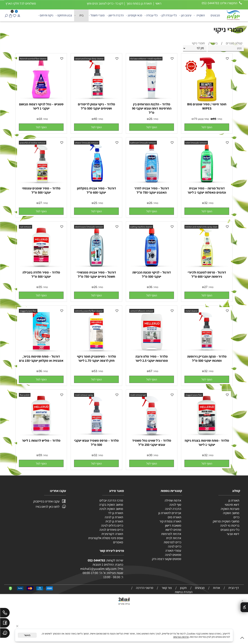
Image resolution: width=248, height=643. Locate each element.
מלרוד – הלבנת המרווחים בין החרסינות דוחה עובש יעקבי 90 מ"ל (151, 108)
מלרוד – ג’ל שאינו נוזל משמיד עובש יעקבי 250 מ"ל (151, 442)
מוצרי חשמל (98, 15)
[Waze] (5, 634)
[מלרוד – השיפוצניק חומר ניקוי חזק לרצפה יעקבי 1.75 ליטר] (96, 352)
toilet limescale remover (196, 142)
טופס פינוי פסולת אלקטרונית (105, 538)
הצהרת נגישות (183, 592)
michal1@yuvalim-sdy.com (98, 569)
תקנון (183, 588)
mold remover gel (138, 394)
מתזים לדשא (173, 530)
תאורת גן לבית (114, 521)
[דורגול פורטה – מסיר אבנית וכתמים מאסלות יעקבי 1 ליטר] (206, 184)
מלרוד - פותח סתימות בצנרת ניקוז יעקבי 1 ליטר (207, 442)
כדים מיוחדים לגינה (111, 530)
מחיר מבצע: (203, 119)
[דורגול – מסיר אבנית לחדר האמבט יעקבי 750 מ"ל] (151, 184)
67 (150, 371)
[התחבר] (18, 15)
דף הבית (233, 588)
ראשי (158, 3)
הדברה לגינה (172, 509)
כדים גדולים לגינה (112, 525)
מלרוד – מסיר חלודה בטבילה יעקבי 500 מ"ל (41, 274)
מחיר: (219, 119)
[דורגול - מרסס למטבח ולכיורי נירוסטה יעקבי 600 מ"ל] (206, 268)
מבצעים (215, 15)
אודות (216, 588)
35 (40, 287)
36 (150, 287)
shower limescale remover (86, 142)
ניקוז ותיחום (46, 15)
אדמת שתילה (172, 500)
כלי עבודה (152, 15)
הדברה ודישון (116, 15)
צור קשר (167, 588)
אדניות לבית (173, 538)
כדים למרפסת (172, 542)
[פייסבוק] (5, 623)
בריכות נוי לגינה (229, 525)
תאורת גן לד (115, 513)
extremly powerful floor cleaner (89, 310)
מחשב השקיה (231, 513)
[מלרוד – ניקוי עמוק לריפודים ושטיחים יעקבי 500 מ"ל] (96, 100)
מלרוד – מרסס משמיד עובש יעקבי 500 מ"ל (96, 442)
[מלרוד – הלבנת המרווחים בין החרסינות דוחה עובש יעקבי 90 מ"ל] (151, 100)
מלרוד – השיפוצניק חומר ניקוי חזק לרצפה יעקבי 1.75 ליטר (96, 358)
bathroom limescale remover (143, 142)
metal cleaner (191, 310)
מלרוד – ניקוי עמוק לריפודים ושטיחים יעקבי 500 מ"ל (96, 106)
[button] (206, 127)
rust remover (25, 226)
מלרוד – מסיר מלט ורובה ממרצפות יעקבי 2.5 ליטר (151, 358)
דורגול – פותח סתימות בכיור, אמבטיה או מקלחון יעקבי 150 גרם (41, 358)
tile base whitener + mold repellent (146, 58)
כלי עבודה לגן (169, 15)
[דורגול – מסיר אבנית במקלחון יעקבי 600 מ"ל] (96, 184)
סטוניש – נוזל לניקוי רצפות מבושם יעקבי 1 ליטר (41, 106)
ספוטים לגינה (173, 555)
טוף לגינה (175, 504)
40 (95, 119)
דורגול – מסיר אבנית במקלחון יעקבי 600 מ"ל (96, 190)
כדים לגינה (174, 546)
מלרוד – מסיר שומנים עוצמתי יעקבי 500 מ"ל (41, 190)
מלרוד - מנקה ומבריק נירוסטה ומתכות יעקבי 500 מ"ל (207, 358)
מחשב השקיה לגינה (111, 509)
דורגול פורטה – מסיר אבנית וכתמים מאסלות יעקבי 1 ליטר (207, 190)
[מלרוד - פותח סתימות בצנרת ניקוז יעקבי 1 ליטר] (206, 436)
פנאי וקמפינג (135, 15)
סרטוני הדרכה (144, 588)
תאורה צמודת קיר (170, 521)
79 (195, 119)
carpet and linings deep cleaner (89, 58)
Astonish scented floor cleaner (33, 58)
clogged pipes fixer (28, 310)
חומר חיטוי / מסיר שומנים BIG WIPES (206, 106)
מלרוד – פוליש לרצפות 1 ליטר (41, 440)
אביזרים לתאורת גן (169, 513)
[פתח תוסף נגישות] (244, 607)
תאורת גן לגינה (114, 517)
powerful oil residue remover (32, 142)
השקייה (200, 15)
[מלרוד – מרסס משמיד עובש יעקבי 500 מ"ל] (96, 436)
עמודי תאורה (173, 550)
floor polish (25, 394)
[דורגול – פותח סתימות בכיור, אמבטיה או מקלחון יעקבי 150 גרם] (41, 352)
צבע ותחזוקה (64, 15)
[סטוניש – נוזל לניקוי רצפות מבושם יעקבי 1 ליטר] (41, 100)
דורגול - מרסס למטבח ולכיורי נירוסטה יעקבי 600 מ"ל (207, 274)
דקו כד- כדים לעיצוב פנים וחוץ (105, 3)
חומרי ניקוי (228, 29)
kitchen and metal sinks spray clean (201, 226)
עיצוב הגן (186, 15)
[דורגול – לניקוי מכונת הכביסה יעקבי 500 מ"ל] (151, 268)
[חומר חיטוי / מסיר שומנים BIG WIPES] (207, 101)
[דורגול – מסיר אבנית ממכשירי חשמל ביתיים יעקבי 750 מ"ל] (96, 268)
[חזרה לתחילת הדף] (242, 638)
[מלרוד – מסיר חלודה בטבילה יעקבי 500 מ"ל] (41, 268)
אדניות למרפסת (170, 534)
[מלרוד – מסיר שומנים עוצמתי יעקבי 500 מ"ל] (41, 184)
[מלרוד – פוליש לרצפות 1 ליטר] (41, 436)
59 (40, 455)
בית (81, 15)
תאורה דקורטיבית (112, 534)
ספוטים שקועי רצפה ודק (166, 559)
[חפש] (6, 15)
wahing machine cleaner (141, 226)
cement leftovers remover (141, 310)
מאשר (27, 635)
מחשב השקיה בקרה (111, 504)
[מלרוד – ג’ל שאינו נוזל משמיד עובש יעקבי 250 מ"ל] (151, 436)
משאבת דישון (172, 525)
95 (214, 119)
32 (206, 203)
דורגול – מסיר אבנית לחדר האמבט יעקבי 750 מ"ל (151, 190)
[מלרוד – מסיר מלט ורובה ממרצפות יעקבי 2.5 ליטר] (151, 352)
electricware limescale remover (89, 226)
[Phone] (5, 613)
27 (40, 203)
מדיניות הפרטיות (181, 636)
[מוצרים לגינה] (233, 14)
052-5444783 (96, 560)
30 (150, 455)
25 (95, 203)
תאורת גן (233, 500)
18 (40, 119)
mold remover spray (84, 394)
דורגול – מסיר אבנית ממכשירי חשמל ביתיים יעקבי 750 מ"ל (96, 274)
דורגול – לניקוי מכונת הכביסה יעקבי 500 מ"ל (151, 274)
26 (150, 119)
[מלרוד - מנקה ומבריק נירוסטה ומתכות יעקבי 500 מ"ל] (206, 352)
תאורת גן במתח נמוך (139, 3)
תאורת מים (174, 517)
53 (95, 371)
